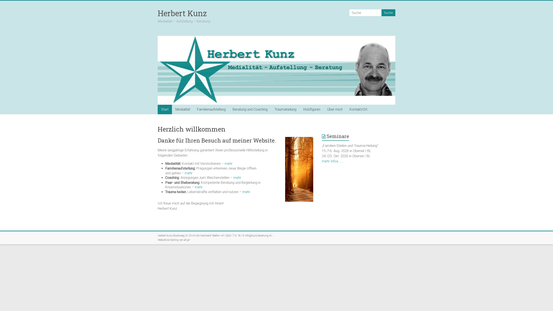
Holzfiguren (311, 109)
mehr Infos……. (332, 161)
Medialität (182, 109)
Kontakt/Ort (358, 109)
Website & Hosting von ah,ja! (174, 239)
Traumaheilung (285, 109)
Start (164, 109)
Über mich (335, 109)
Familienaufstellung (211, 109)
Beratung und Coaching (250, 109)
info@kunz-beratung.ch (258, 235)
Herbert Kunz (182, 13)
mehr (228, 164)
